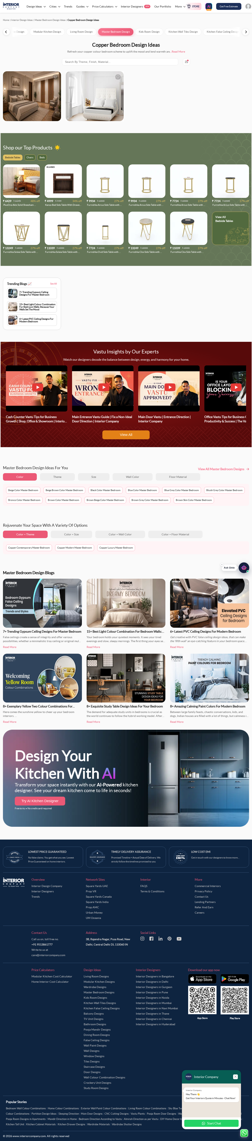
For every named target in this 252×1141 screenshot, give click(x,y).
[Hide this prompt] (222, 565)
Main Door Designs (92, 1113)
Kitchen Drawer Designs (71, 1124)
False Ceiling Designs (96, 1040)
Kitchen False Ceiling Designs (102, 1008)
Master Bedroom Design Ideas (50, 20)
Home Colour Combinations (63, 1108)
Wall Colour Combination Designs (104, 1077)
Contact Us (201, 896)
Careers (199, 912)
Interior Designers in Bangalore (155, 976)
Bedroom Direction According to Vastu (100, 1119)
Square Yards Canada (99, 896)
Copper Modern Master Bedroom (74, 547)
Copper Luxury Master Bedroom (116, 547)
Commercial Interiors (208, 886)
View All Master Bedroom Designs (221, 469)
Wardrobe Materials (98, 1124)
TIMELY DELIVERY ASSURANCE (131, 851)
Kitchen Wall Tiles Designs (100, 1003)
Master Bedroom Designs (99, 992)
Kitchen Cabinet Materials (41, 1124)
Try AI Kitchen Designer (39, 801)
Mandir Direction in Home (62, 1119)
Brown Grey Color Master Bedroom (150, 500)
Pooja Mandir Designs (97, 1029)
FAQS (143, 886)
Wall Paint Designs (95, 1045)
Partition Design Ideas (44, 1113)
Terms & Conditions (152, 891)
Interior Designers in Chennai (154, 1019)
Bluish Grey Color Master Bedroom (224, 490)
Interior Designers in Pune (152, 992)
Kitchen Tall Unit (15, 1124)
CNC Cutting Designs (117, 1113)
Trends (36, 896)
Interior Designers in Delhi (152, 981)
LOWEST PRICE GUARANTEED (47, 851)
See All (53, 283)
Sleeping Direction (68, 1113)
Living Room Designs (96, 976)
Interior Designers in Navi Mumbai (157, 1008)
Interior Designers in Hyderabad (155, 1024)
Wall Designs (91, 1050)
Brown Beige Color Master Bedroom (105, 500)
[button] (235, 568)
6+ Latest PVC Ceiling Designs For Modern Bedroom (205, 631)
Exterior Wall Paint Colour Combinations (103, 1108)
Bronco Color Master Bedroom (24, 500)
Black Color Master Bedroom (105, 490)
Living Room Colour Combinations (147, 1108)
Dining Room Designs (97, 1034)
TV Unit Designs (93, 1019)
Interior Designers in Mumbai (154, 1003)
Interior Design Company (47, 886)
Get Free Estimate (229, 6)
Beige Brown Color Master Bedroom (64, 490)
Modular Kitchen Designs (99, 981)
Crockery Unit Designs (97, 1082)
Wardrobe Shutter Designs (127, 1124)
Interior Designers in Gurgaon (154, 987)
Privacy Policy (203, 891)
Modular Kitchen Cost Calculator (52, 976)
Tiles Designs (92, 1061)
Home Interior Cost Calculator (50, 981)
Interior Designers (43, 891)
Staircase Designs (94, 1066)
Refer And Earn (204, 907)
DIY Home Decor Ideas (173, 1119)
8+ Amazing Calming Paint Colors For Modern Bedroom (207, 706)
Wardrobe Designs (95, 987)
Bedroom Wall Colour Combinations (26, 1108)
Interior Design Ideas (22, 20)
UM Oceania (93, 917)
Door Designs (92, 1072)
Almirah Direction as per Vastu (141, 1119)
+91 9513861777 (42, 944)
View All (126, 435)
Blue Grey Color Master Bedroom (181, 490)
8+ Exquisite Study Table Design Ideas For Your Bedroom (125, 706)
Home (6, 20)
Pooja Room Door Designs (161, 1113)
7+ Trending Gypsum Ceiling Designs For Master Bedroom (42, 631)
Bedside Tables (224, 220)
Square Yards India (97, 902)
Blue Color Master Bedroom (142, 490)
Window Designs (94, 1056)
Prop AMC (92, 907)
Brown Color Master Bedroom (63, 500)
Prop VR (91, 891)
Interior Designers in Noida (152, 997)
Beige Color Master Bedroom (23, 490)
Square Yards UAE (97, 886)
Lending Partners (205, 902)
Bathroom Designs (95, 1024)
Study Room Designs (96, 1088)
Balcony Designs (94, 1013)
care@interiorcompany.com (48, 955)
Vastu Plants (138, 1113)
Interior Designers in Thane (152, 1013)
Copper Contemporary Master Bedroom (29, 547)
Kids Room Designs (95, 997)
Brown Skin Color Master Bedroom (194, 500)
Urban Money (94, 912)
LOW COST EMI (200, 851)
